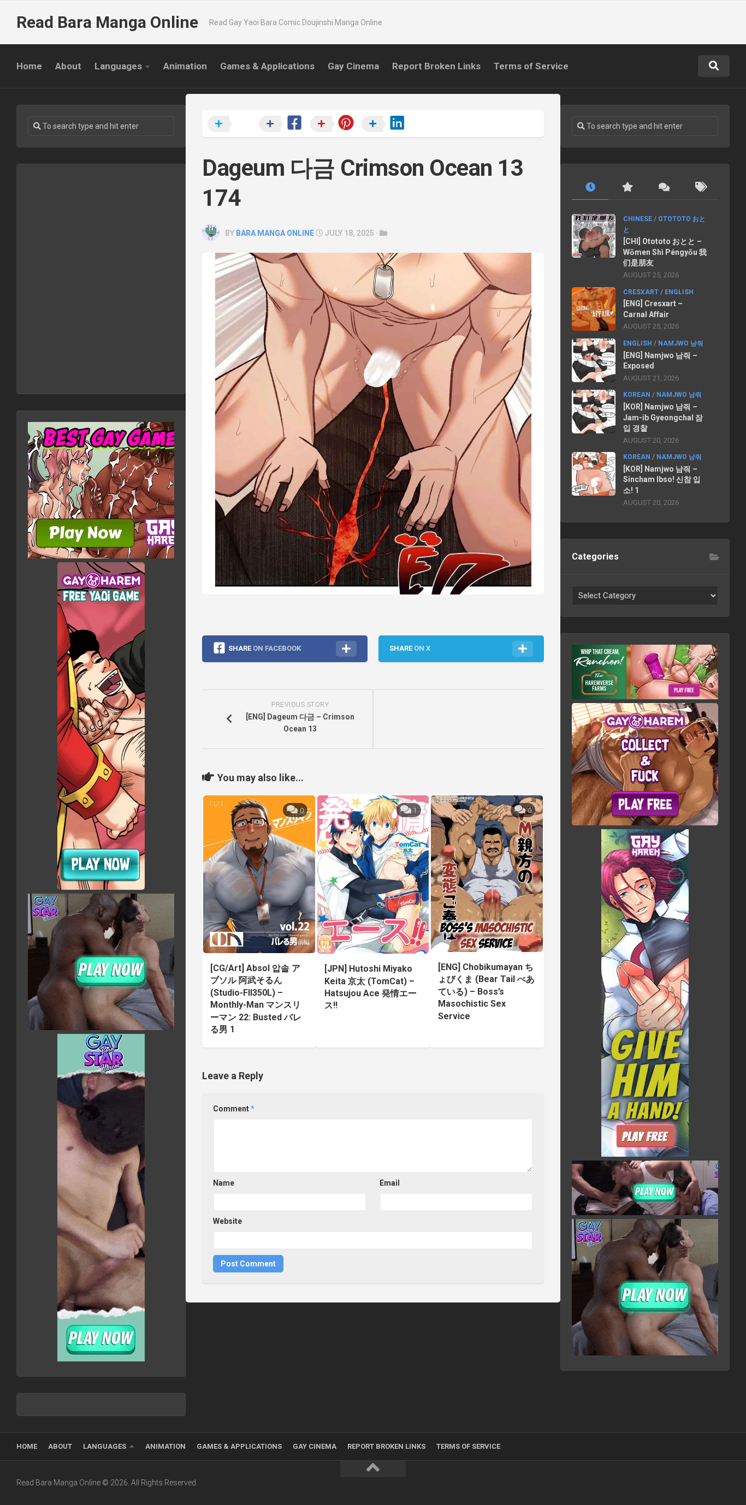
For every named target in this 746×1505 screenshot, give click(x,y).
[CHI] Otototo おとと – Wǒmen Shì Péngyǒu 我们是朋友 (665, 252)
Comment (233, 1108)
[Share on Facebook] (283, 124)
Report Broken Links (436, 66)
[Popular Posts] (626, 187)
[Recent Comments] (663, 187)
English (679, 292)
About (68, 66)
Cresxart (641, 292)
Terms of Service (531, 66)
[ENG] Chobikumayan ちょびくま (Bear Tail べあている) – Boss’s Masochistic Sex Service (486, 991)
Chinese (637, 219)
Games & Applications (267, 66)
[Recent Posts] (590, 187)
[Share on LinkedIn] (386, 124)
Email (390, 1183)
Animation (185, 66)
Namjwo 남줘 (680, 343)
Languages (118, 66)
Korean (636, 394)
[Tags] (700, 187)
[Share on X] (232, 124)
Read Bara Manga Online (107, 22)
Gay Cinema (353, 66)
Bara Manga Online (275, 233)
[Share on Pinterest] (334, 124)
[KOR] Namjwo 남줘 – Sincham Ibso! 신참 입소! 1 (662, 480)
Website (227, 1221)
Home (29, 66)
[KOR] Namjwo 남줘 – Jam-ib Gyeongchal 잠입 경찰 (663, 417)
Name (223, 1183)
